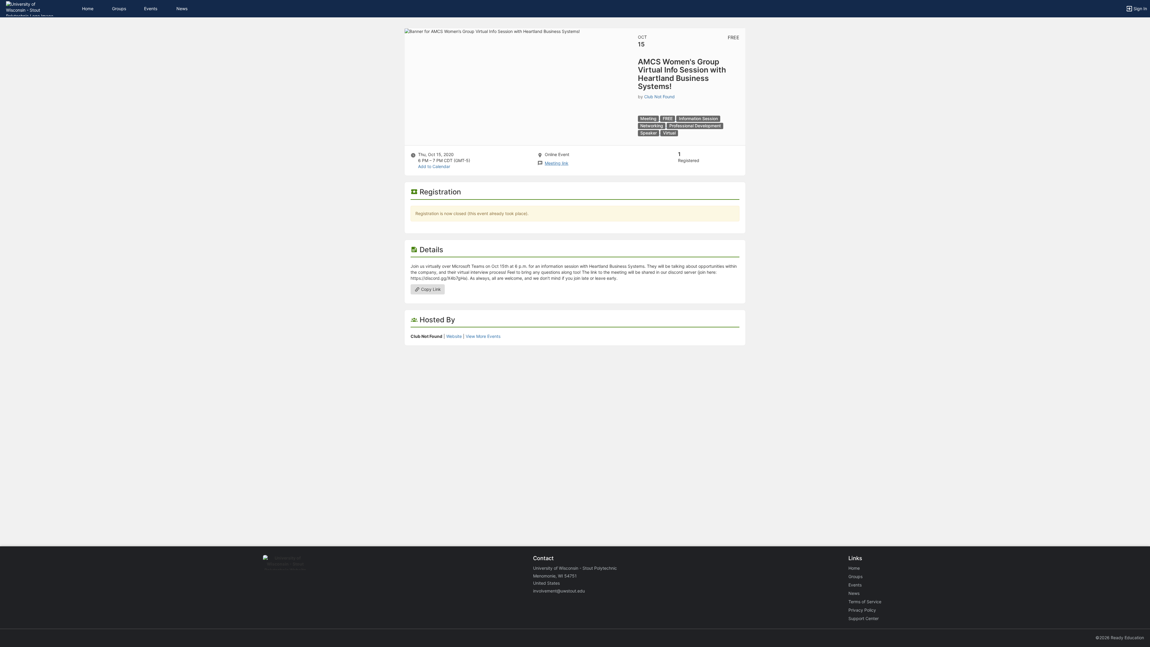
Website (454, 336)
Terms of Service (864, 601)
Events (150, 8)
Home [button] (87, 8)
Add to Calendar (434, 166)
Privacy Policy (862, 610)
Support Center (863, 618)
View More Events (483, 336)
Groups (119, 8)
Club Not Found (659, 96)
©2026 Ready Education (1119, 637)
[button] (30, 8)
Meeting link (556, 163)
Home (854, 568)
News (181, 8)
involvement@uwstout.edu (559, 590)
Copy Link (430, 289)
